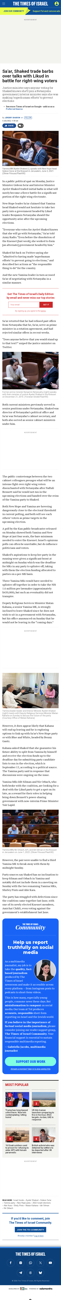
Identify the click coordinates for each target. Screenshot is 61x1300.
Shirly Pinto (19, 1205)
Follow (28, 118)
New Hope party (24, 1203)
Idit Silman (44, 1205)
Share (11, 126)
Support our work (30, 1061)
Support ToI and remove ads (46, 11)
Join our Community (13, 11)
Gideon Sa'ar (45, 1200)
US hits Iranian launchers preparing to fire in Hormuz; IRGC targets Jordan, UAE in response (43, 1115)
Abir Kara (8, 1205)
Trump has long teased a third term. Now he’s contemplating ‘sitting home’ (16, 1113)
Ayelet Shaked (32, 1200)
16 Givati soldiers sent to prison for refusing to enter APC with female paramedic (17, 1149)
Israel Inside (18, 1200)
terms (43, 311)
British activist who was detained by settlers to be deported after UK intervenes (43, 1149)
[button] (57, 4)
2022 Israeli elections (42, 1203)
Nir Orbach (8, 1208)
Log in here (39, 1235)
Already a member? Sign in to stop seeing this (30, 1068)
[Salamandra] (46, 1288)
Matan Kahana (32, 1205)
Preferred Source (14, 109)
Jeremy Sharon (12, 118)
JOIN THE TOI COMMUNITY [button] (30, 1229)
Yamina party (9, 1203)
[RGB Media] (24, 1288)
